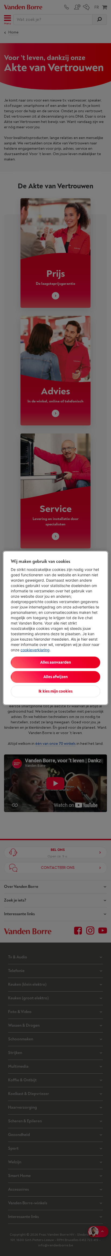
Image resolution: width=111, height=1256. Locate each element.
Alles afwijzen (55, 676)
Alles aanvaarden (55, 662)
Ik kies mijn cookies (55, 691)
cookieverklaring (35, 650)
